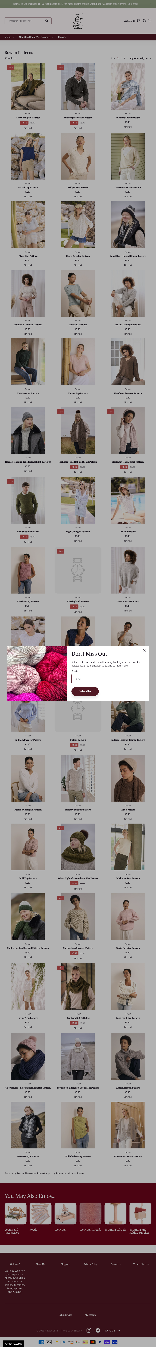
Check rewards (13, 1343)
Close (144, 650)
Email (75, 671)
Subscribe (85, 691)
